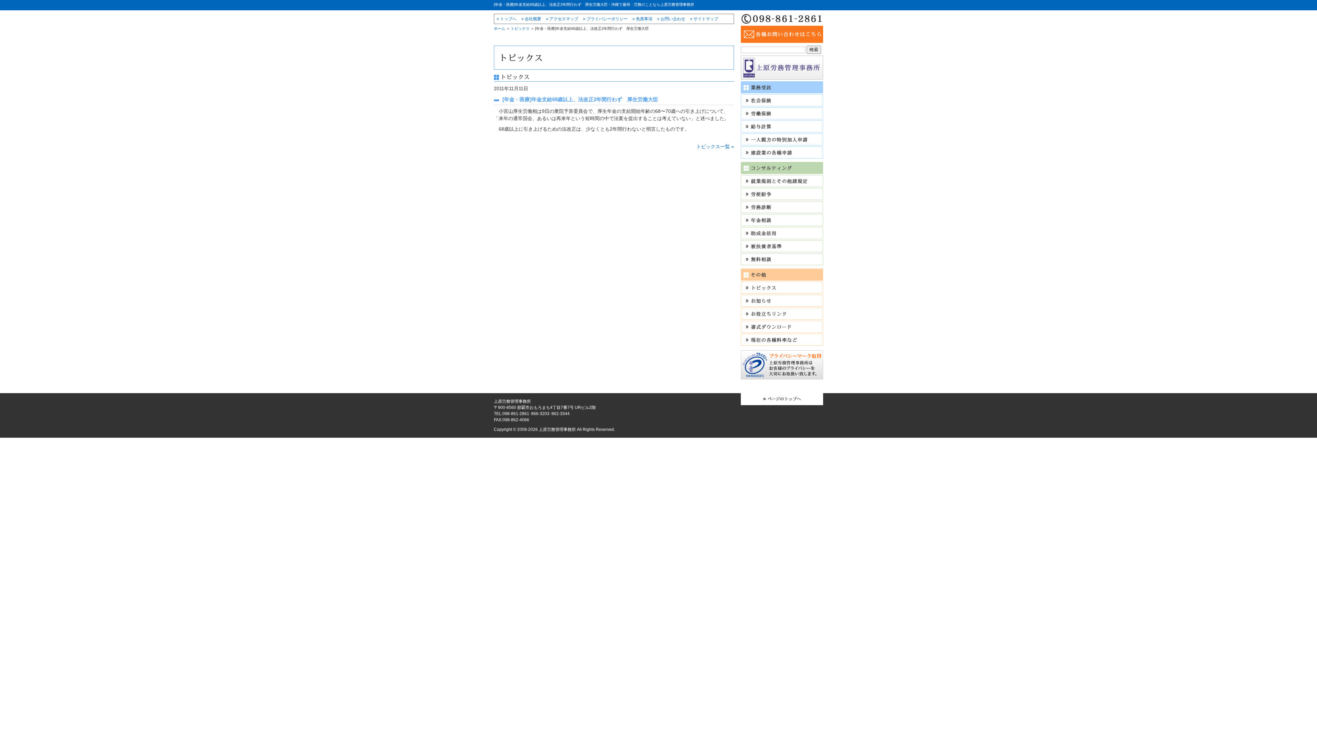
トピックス (520, 28)
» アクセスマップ (562, 18)
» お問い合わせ (671, 18)
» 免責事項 (642, 18)
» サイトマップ (704, 18)
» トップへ (507, 18)
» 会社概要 (531, 18)
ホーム (499, 28)
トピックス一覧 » (715, 146)
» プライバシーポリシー (605, 18)
